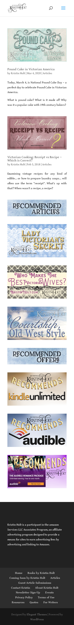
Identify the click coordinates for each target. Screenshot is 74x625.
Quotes (34, 602)
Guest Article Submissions (34, 583)
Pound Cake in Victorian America (31, 69)
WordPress (37, 619)
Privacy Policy (24, 597)
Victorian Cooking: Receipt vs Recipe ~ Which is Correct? (34, 158)
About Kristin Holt (46, 587)
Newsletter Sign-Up (28, 592)
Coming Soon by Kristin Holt (27, 578)
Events (49, 592)
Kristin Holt (18, 73)
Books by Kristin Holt (41, 573)
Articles (47, 73)
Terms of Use (46, 597)
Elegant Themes (37, 614)
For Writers (50, 602)
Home (18, 573)
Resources (18, 602)
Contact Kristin (20, 587)
